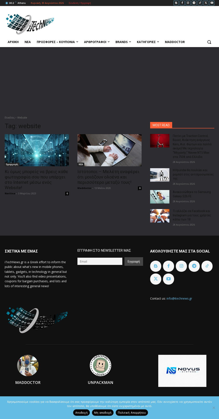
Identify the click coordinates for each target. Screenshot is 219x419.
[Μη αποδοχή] (214, 408)
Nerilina (10, 193)
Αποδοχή (81, 412)
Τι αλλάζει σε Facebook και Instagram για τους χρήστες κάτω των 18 (192, 215)
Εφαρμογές (12, 164)
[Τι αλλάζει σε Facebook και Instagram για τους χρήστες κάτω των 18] (159, 216)
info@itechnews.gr (179, 298)
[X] (205, 3)
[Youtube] (211, 3)
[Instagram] (188, 3)
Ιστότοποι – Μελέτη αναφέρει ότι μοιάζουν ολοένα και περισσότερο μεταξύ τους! (108, 177)
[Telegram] (194, 3)
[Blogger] (176, 3)
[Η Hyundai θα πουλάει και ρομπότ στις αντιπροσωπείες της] (159, 175)
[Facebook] (182, 3)
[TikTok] (200, 3)
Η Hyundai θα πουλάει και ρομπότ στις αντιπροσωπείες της (193, 174)
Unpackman (100, 382)
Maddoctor (84, 188)
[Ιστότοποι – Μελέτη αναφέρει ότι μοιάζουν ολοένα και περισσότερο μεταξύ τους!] (109, 150)
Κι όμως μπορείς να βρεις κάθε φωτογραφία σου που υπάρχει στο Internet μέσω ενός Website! (36, 179)
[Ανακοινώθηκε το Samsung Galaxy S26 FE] (159, 197)
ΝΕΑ (81, 164)
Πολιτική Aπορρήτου (132, 412)
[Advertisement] (109, 79)
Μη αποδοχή (103, 412)
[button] (209, 42)
